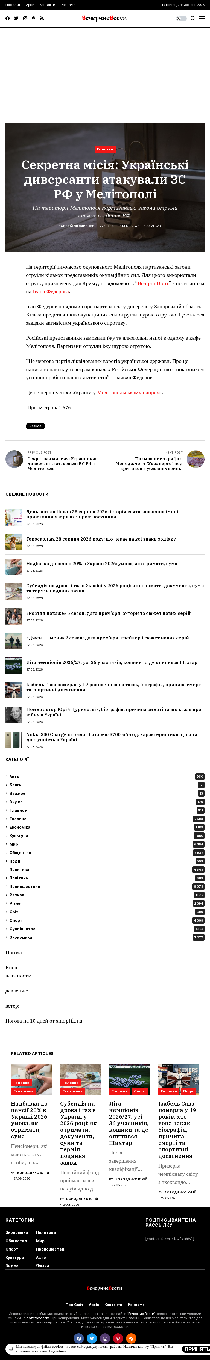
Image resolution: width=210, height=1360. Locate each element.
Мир (106, 844)
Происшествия (106, 886)
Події (106, 861)
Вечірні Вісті (153, 283)
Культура (106, 835)
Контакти (113, 1305)
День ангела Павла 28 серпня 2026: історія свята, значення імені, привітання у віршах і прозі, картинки (102, 514)
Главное (106, 810)
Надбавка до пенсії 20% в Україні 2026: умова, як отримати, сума (101, 563)
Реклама (136, 1305)
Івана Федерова (51, 292)
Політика (106, 878)
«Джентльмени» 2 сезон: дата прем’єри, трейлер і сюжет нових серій (107, 638)
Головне (105, 149)
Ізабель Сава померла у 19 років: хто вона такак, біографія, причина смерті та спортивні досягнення (114, 687)
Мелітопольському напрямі (129, 393)
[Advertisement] (105, 68)
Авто (106, 776)
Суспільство (106, 928)
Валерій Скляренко (76, 226)
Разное (106, 895)
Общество (106, 852)
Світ (106, 911)
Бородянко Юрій (33, 1173)
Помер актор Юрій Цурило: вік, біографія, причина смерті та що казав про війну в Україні (113, 712)
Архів (94, 1305)
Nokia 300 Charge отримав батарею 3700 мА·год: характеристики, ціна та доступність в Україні (111, 737)
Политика (106, 869)
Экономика (106, 937)
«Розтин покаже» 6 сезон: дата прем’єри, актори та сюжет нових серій (108, 613)
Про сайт (74, 1305)
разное (36, 426)
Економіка (106, 827)
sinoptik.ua (69, 1021)
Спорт (106, 920)
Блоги (106, 785)
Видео (106, 801)
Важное (106, 793)
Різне (106, 903)
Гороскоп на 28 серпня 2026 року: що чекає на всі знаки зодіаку (101, 539)
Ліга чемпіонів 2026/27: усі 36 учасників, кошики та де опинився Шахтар (111, 662)
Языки (42, 1265)
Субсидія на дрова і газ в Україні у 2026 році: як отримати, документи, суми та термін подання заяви (115, 588)
